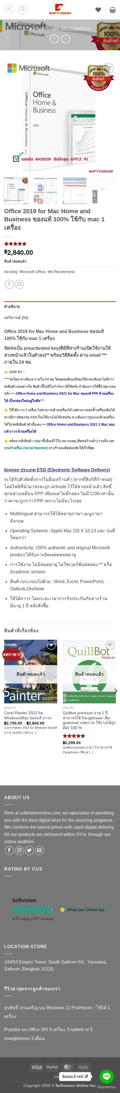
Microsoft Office (32, 272)
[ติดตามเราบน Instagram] (19, 850)
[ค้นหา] (22, 9)
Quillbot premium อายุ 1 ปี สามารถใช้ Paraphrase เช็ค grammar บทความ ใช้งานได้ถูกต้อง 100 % (89, 720)
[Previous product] (65, 39)
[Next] (107, 117)
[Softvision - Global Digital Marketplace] (60, 10)
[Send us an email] (39, 850)
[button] (9, 9)
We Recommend (71, 29)
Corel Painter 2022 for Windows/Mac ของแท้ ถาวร (27, 715)
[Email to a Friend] (19, 284)
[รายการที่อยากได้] (98, 10)
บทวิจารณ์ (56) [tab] (16, 318)
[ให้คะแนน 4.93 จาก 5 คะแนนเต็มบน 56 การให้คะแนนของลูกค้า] (60, 243)
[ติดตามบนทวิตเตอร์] (29, 850)
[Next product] (54, 39)
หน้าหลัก (37, 29)
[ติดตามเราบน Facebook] (9, 850)
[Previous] (13, 117)
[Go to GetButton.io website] (107, 1087)
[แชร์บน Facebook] (9, 284)
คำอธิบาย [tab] (12, 307)
